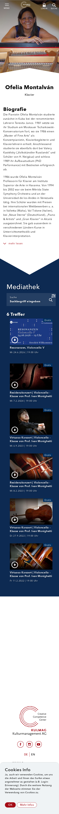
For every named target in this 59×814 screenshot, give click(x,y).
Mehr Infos (27, 804)
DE (26, 754)
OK (10, 804)
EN (33, 754)
